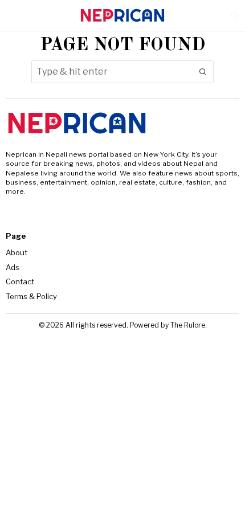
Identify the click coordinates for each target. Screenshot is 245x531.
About (16, 252)
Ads (12, 267)
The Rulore (187, 325)
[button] (202, 71)
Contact (20, 281)
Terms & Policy (31, 296)
